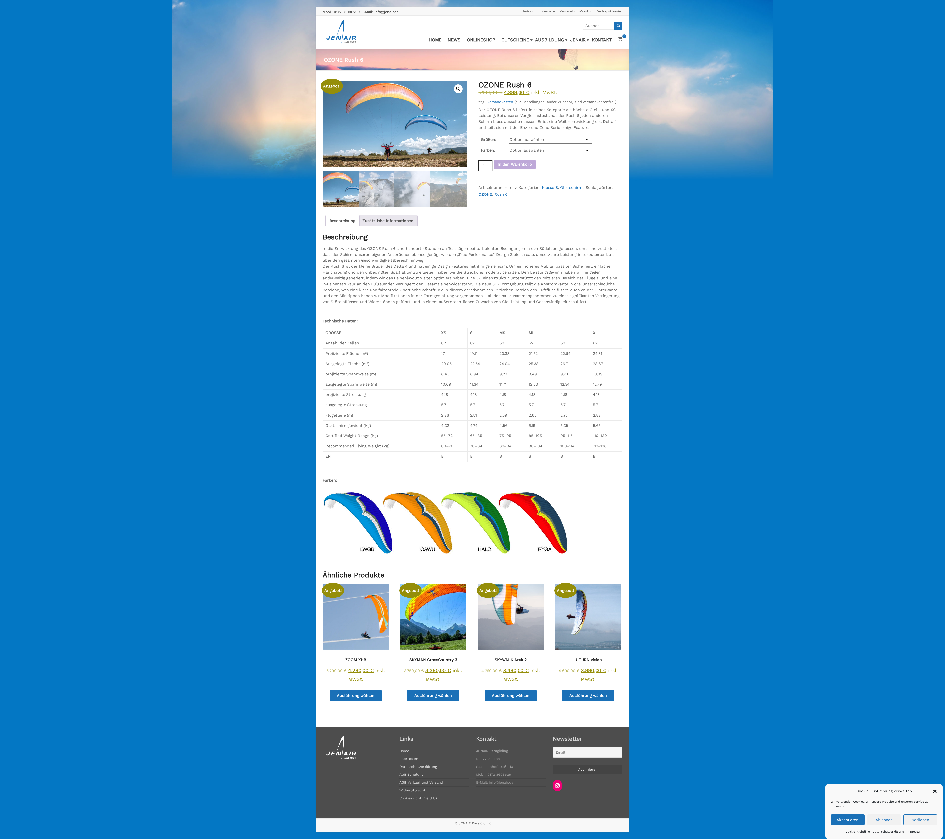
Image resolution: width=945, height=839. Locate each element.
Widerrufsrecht (412, 790)
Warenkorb (586, 11)
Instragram (530, 11)
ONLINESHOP (481, 39)
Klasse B (550, 187)
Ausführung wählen (355, 695)
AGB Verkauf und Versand (421, 782)
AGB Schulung (411, 774)
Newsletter (548, 11)
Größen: (488, 139)
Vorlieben (920, 820)
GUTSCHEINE (515, 39)
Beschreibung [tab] (342, 220)
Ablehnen (884, 820)
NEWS (454, 39)
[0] (620, 39)
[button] (934, 791)
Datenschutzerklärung (888, 831)
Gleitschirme (572, 187)
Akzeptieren (847, 820)
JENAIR (578, 39)
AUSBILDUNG (549, 39)
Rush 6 (501, 194)
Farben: (488, 150)
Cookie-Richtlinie (858, 831)
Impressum (914, 831)
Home (404, 751)
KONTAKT (602, 39)
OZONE (485, 194)
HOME (435, 39)
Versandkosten (500, 102)
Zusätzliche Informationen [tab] (387, 220)
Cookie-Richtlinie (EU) (418, 798)
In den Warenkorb (515, 164)
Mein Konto (567, 11)
